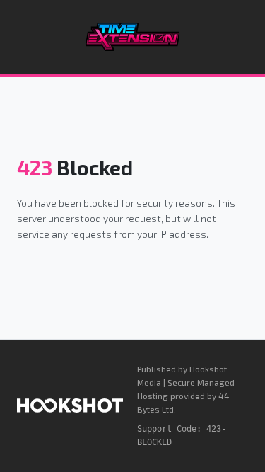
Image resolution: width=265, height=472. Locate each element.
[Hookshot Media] (70, 405)
